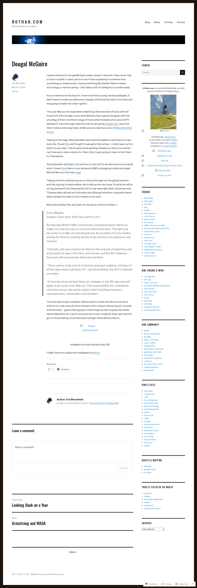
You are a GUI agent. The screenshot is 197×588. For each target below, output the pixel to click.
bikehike (148, 466)
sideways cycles (151, 430)
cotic (146, 397)
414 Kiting (148, 198)
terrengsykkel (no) (152, 310)
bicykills (147, 337)
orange (147, 421)
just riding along (151, 409)
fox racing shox (151, 400)
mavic (146, 418)
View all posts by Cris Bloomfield (104, 403)
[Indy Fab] (163, 160)
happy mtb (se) (150, 282)
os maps (148, 472)
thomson (148, 442)
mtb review (149, 295)
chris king (148, 391)
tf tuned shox (150, 439)
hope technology (151, 406)
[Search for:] (161, 72)
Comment (123, 468)
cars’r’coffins (150, 343)
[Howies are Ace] (163, 175)
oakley (147, 502)
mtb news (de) (150, 292)
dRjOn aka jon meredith (154, 225)
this (67, 144)
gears (166, 146)
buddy (147, 210)
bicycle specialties (152, 334)
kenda (147, 412)
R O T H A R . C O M (27, 22)
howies (147, 496)
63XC (146, 331)
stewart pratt (150, 256)
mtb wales (148, 355)
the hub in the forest (153, 364)
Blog (147, 22)
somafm (173, 143)
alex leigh (148, 201)
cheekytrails (149, 346)
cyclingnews (149, 276)
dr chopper (149, 222)
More (177, 91)
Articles (168, 22)
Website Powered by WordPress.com (47, 574)
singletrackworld (151, 307)
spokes (173, 146)
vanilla (147, 445)
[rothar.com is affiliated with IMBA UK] (163, 130)
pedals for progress (153, 358)
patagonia (148, 505)
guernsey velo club (152, 352)
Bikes (157, 22)
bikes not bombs (151, 340)
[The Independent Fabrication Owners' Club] (163, 165)
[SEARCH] (182, 72)
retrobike (148, 304)
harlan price (149, 237)
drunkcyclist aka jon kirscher (156, 228)
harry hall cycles (151, 403)
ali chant (148, 204)
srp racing (148, 436)
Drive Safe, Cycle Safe (154, 349)
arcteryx (148, 493)
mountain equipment (153, 499)
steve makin (149, 253)
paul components (152, 424)
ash (145, 207)
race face (148, 427)
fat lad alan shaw (151, 231)
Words (15, 91)
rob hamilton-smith (152, 246)
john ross (148, 240)
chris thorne (149, 216)
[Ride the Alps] (163, 170)
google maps (150, 469)
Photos (181, 22)
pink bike (148, 301)
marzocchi (148, 415)
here (97, 352)
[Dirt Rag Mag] (163, 150)
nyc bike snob (150, 243)
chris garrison (150, 213)
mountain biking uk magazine (157, 285)
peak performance (152, 508)
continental (149, 394)
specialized (149, 433)
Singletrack (112, 124)
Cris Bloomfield (18, 83)
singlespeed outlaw (153, 249)
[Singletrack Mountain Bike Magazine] (163, 155)
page (78, 172)
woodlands (149, 370)
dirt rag (147, 279)
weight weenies (151, 367)
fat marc (148, 234)
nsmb (146, 298)
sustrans (148, 361)
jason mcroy (170, 137)
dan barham (149, 219)
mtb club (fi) (149, 288)
